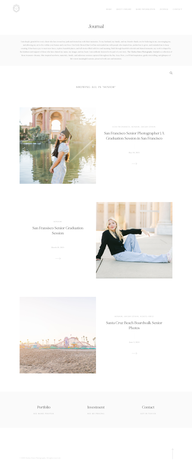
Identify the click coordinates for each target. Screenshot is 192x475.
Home (109, 9)
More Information (145, 9)
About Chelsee (124, 9)
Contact (177, 9)
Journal (164, 9)
